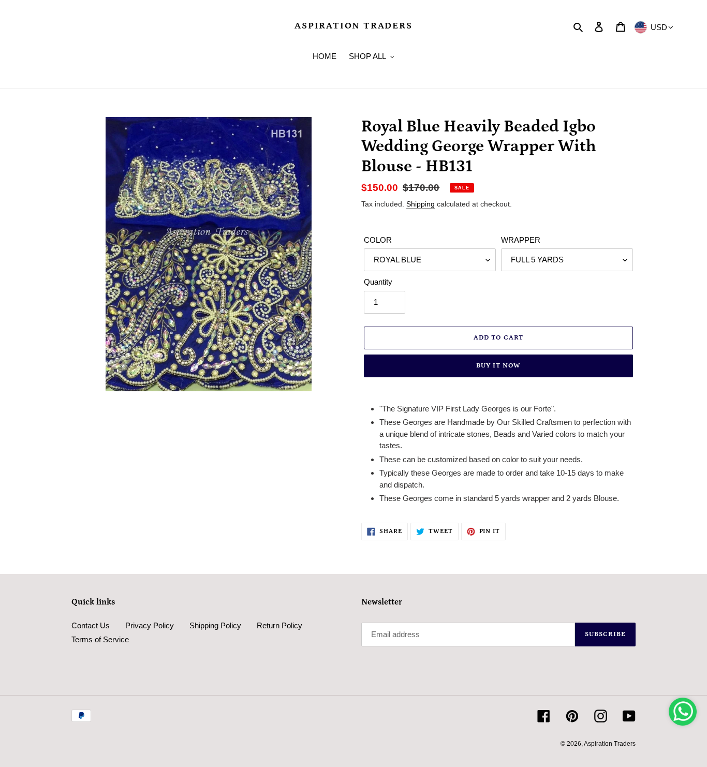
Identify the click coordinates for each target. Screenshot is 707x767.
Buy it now (498, 366)
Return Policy (279, 625)
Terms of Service (100, 639)
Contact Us (90, 625)
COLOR (378, 239)
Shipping (420, 204)
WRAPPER (520, 239)
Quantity (378, 281)
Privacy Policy (149, 625)
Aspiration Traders (353, 26)
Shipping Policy (215, 625)
